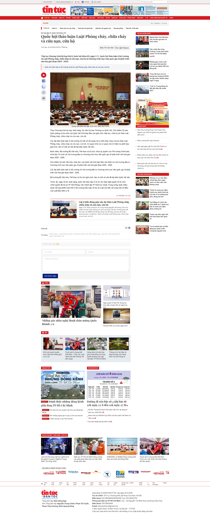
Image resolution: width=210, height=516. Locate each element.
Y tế (146, 18)
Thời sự (47, 18)
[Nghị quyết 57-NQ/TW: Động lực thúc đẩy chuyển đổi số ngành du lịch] (116, 293)
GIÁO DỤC (92, 18)
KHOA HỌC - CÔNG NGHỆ (127, 18)
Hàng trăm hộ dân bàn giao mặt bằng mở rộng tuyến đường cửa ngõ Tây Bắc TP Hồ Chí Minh (96, 355)
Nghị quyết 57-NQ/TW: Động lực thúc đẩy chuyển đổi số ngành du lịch (115, 305)
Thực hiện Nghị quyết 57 (159, 18)
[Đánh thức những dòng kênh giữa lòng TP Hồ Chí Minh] (63, 385)
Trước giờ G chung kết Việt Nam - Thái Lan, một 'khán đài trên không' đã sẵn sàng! (74, 355)
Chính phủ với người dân (85, 28)
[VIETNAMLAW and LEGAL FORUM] (79, 473)
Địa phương (155, 483)
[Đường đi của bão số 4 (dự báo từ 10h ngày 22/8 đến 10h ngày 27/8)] (109, 385)
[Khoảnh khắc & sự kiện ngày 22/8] (116, 315)
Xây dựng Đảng (118, 28)
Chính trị (54, 28)
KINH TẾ (61, 18)
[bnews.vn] (114, 474)
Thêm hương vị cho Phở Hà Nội (58, 419)
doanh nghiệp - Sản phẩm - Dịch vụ (54, 435)
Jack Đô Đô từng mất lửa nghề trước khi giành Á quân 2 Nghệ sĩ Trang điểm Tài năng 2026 (55, 459)
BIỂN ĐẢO (140, 18)
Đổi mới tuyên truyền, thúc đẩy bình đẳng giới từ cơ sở (52, 354)
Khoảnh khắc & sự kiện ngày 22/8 (115, 326)
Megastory (44, 401)
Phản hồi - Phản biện (132, 28)
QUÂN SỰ (114, 18)
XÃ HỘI (68, 18)
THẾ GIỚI (54, 18)
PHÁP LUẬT (76, 18)
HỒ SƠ (108, 18)
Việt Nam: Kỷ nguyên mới (103, 28)
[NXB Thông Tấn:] (102, 474)
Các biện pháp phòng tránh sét (99, 422)
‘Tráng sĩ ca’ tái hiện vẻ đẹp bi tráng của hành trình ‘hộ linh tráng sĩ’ (117, 354)
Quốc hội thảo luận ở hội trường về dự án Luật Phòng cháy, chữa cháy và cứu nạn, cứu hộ (77, 67)
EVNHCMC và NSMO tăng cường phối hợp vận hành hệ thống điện (121, 458)
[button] (127, 344)
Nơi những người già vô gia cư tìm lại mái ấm (63, 416)
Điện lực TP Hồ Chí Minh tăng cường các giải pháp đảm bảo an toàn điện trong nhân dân (88, 459)
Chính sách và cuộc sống (67, 28)
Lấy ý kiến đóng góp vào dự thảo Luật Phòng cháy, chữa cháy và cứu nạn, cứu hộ (104, 203)
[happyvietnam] (90, 472)
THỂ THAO (100, 18)
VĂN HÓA (84, 18)
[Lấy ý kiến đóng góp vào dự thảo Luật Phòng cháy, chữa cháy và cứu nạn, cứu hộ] (63, 209)
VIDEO (171, 18)
